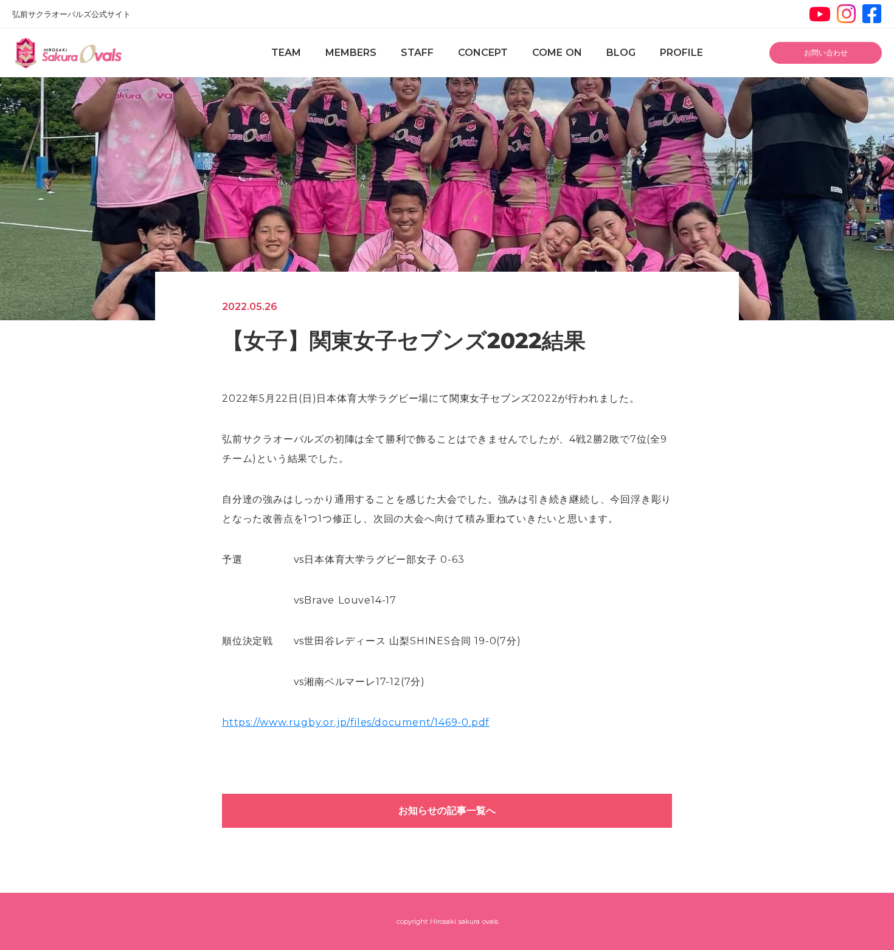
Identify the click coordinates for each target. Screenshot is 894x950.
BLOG (621, 53)
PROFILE (681, 53)
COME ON (557, 53)
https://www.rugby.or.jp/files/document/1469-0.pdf (356, 722)
